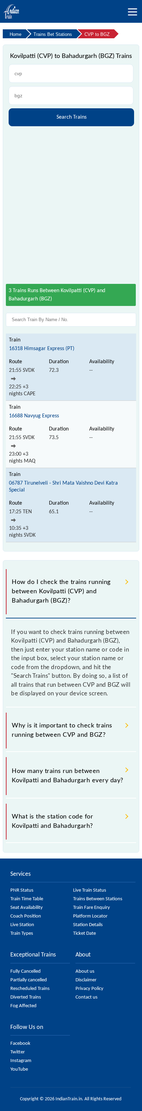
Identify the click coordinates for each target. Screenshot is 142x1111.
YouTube (19, 1069)
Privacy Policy (89, 988)
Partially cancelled (28, 980)
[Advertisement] (71, 202)
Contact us (86, 997)
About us (84, 971)
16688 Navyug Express (34, 416)
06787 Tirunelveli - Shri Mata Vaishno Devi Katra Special (63, 486)
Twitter (17, 1052)
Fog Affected (23, 1006)
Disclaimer (86, 980)
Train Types (21, 933)
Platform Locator (90, 916)
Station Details (88, 925)
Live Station (22, 925)
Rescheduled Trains (30, 988)
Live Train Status (89, 890)
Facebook (20, 1043)
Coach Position (25, 916)
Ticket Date (84, 933)
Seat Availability (26, 907)
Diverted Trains (25, 997)
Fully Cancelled (25, 971)
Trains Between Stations (97, 899)
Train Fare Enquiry (91, 907)
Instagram (20, 1060)
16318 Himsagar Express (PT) (41, 348)
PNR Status (21, 890)
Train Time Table (26, 899)
